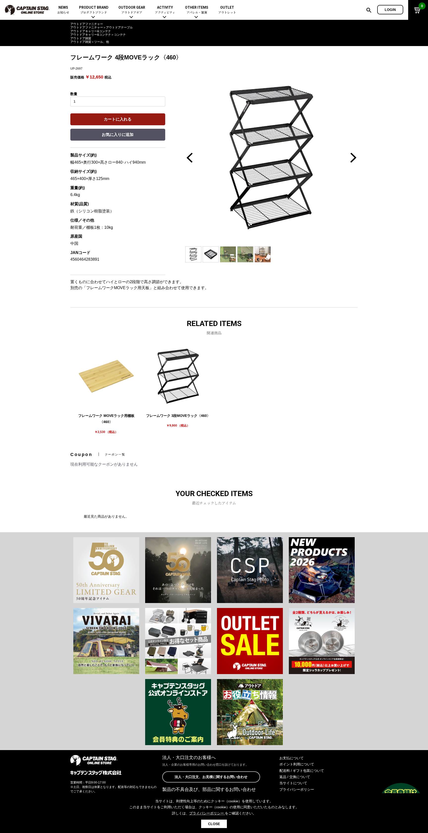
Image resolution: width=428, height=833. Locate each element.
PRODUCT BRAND (93, 10)
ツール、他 (101, 42)
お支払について (291, 758)
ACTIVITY (165, 10)
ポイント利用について (296, 764)
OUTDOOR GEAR (131, 10)
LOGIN (390, 10)
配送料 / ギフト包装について (301, 771)
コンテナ (120, 34)
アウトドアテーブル (119, 27)
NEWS (63, 10)
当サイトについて (293, 783)
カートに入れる (118, 119)
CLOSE (214, 824)
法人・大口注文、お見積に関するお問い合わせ (211, 777)
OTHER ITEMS (196, 10)
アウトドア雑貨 (80, 38)
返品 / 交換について (294, 777)
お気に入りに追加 (118, 134)
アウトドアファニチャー (86, 24)
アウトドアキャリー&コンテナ (90, 31)
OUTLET (227, 10)
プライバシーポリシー (296, 789)
